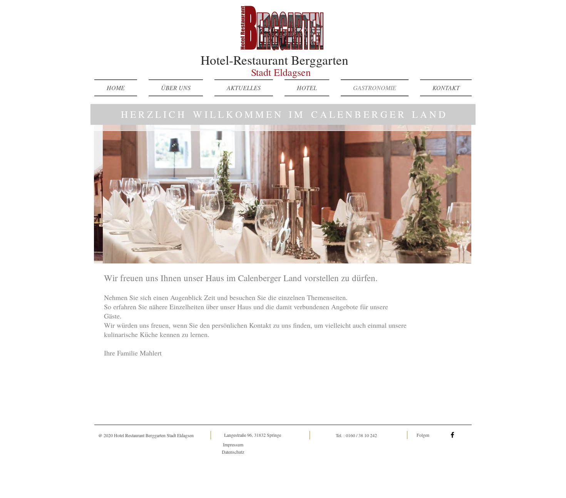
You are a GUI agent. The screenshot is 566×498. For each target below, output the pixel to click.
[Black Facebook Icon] (452, 435)
